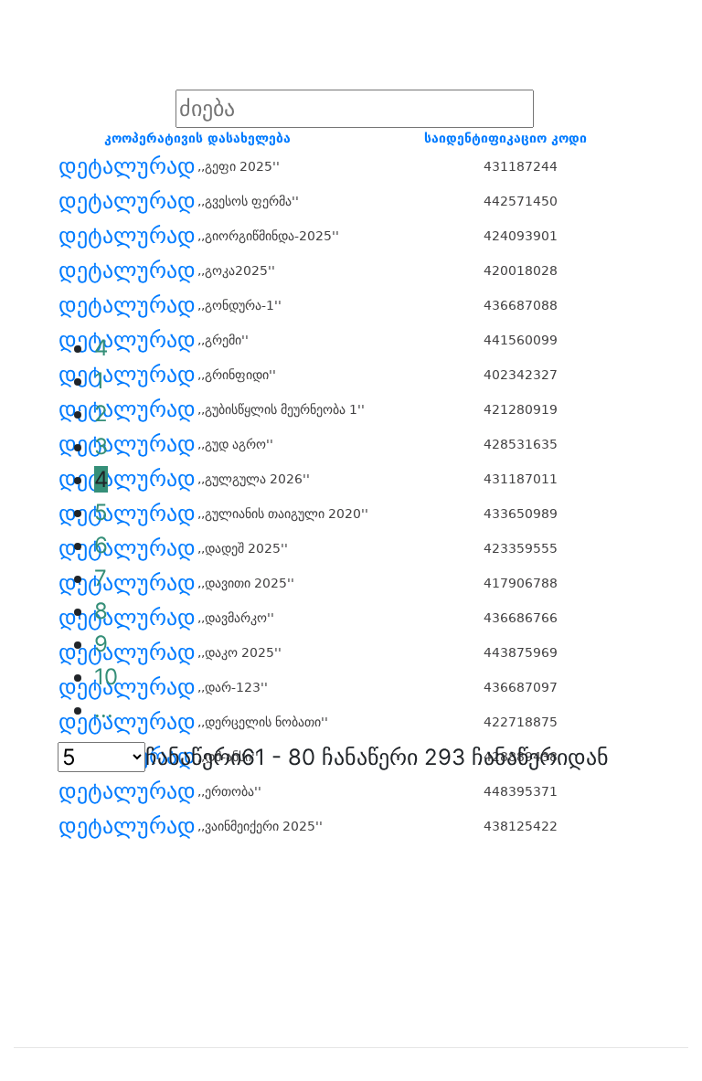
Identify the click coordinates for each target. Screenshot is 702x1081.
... (103, 709)
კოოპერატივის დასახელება (197, 138)
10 (106, 676)
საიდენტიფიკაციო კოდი (505, 138)
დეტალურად (127, 166)
